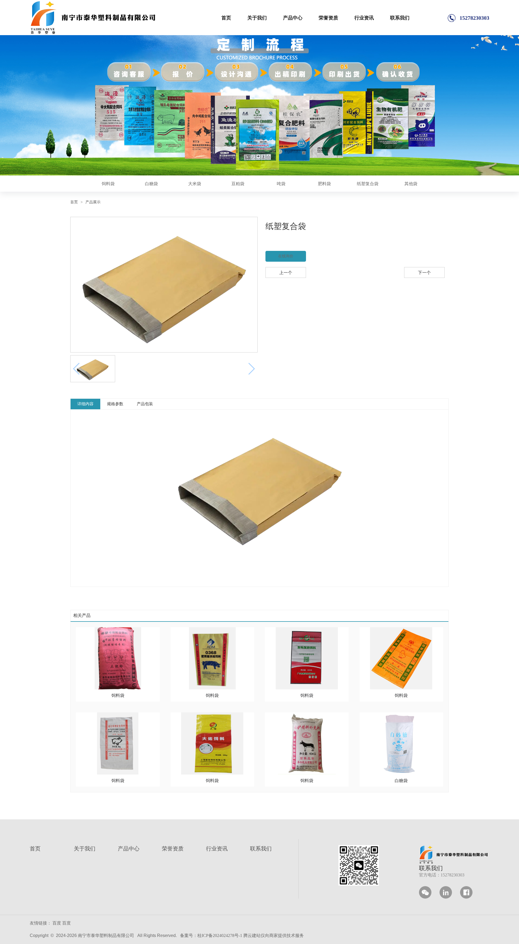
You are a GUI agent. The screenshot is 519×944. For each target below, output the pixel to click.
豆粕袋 (237, 183)
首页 (226, 18)
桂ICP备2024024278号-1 (219, 935)
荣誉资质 (328, 18)
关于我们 (257, 18)
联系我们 (400, 18)
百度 (56, 923)
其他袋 (410, 183)
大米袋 (194, 183)
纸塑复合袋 (367, 183)
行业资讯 (364, 18)
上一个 (285, 272)
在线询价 (285, 256)
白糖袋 (151, 183)
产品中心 (292, 18)
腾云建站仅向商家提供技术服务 (273, 935)
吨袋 (281, 183)
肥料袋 (324, 183)
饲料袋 (108, 183)
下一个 (424, 272)
